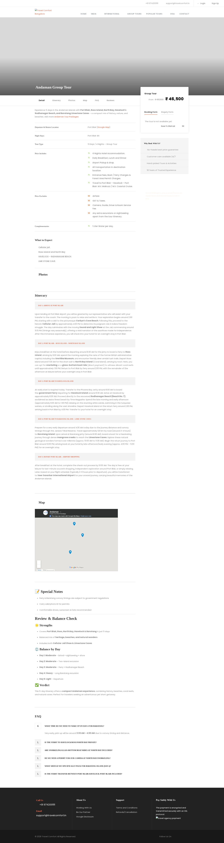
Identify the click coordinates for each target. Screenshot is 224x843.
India (93, 14)
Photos (71, 100)
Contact (184, 14)
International (112, 14)
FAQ (97, 100)
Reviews (110, 100)
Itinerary (56, 100)
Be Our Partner (83, 812)
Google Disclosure (85, 816)
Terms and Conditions (126, 807)
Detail (42, 100)
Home (83, 14)
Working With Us (84, 807)
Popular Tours (154, 14)
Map (85, 100)
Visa (172, 14)
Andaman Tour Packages (66, 116)
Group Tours (134, 14)
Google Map (103, 127)
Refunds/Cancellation (126, 812)
